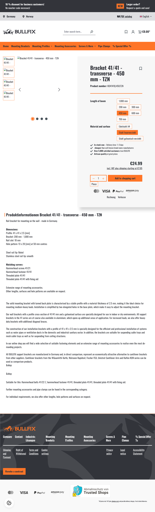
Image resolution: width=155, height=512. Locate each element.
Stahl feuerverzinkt (127, 132)
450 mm (122, 113)
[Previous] (19, 89)
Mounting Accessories (90, 438)
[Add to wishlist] (140, 68)
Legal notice (123, 451)
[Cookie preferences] (9, 502)
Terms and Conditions (33, 451)
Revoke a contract (14, 471)
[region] (32, 89)
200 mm (122, 107)
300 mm (135, 107)
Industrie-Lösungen (31, 438)
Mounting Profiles (69, 438)
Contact (19, 436)
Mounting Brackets (50, 438)
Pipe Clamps (125, 438)
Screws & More (110, 438)
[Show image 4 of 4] (46, 119)
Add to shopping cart (125, 178)
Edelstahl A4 (124, 126)
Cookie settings (45, 451)
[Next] (59, 89)
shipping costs (115, 501)
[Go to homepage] (19, 31)
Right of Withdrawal (21, 451)
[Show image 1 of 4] (32, 119)
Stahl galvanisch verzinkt (130, 138)
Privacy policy (109, 451)
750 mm (122, 119)
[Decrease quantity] (93, 178)
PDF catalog (126, 16)
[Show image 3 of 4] (42, 119)
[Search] (92, 31)
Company (7, 436)
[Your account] (133, 31)
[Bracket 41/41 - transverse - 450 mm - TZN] (39, 89)
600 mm (135, 113)
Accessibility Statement (138, 451)
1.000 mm (123, 101)
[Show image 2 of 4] (37, 119)
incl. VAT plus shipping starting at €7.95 (124, 168)
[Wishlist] (126, 31)
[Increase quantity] (103, 178)
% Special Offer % (143, 438)
